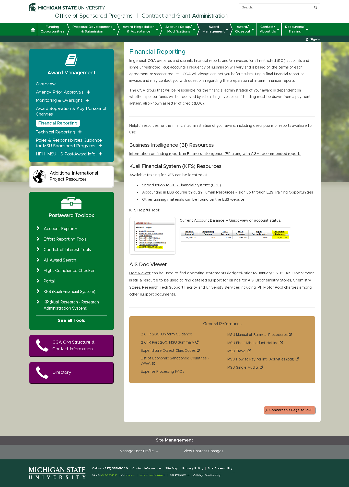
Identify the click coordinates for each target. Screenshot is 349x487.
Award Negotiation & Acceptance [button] (139, 29)
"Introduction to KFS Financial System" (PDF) (181, 185)
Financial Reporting (57, 123)
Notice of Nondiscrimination (152, 475)
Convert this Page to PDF (290, 410)
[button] (33, 30)
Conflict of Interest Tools (67, 250)
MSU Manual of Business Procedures (257, 335)
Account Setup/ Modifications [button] (178, 29)
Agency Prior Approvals (60, 92)
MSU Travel (236, 351)
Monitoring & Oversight (59, 100)
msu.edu (130, 475)
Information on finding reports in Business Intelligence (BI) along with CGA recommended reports (215, 154)
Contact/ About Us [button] (268, 29)
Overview (46, 84)
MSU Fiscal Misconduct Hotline (252, 343)
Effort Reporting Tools (65, 239)
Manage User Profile (138, 451)
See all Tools (71, 320)
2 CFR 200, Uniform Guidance (166, 334)
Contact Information (146, 468)
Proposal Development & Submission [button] (92, 29)
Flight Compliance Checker (69, 271)
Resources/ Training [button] (295, 29)
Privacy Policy (192, 468)
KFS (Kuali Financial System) (69, 292)
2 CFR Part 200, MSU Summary (167, 342)
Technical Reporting (55, 132)
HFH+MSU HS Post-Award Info (66, 154)
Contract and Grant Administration (185, 16)
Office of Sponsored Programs (94, 16)
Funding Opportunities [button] (52, 29)
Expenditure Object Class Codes (168, 351)
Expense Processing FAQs (162, 371)
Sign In (315, 39)
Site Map (171, 468)
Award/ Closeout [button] (242, 29)
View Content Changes (203, 451)
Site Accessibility (220, 468)
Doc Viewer (139, 273)
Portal (49, 281)
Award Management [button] (214, 29)
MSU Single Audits (243, 367)
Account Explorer (60, 229)
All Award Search (60, 260)
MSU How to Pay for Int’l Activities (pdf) (260, 359)
